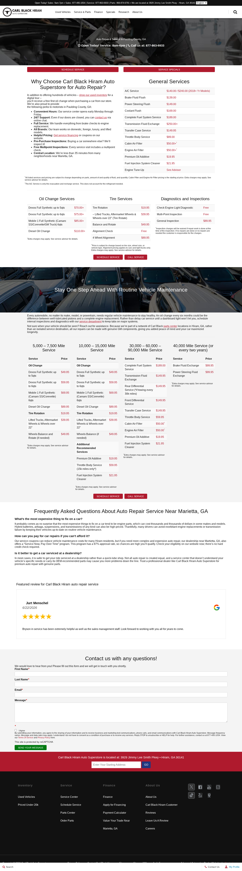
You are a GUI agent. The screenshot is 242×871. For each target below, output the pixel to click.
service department (90, 321)
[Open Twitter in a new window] (191, 787)
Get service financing (66, 135)
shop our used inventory (93, 95)
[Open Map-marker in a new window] (209, 795)
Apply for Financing (114, 804)
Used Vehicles (63, 12)
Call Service (136, 257)
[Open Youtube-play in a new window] (209, 787)
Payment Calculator (114, 812)
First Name (22, 669)
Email (19, 689)
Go (146, 764)
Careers (150, 828)
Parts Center (67, 812)
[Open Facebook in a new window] (200, 787)
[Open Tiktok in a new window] (191, 795)
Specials (110, 12)
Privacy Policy (44, 737)
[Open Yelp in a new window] (200, 795)
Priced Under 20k (28, 804)
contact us (101, 117)
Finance (98, 12)
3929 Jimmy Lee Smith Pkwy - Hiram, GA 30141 (172, 3)
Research (124, 12)
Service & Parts (82, 12)
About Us (137, 12)
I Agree (22, 731)
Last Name (22, 679)
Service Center (69, 796)
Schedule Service (72, 69)
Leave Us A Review (157, 820)
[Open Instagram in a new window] (218, 787)
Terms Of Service (25, 737)
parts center (170, 326)
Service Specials (169, 69)
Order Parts (67, 820)
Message (21, 700)
